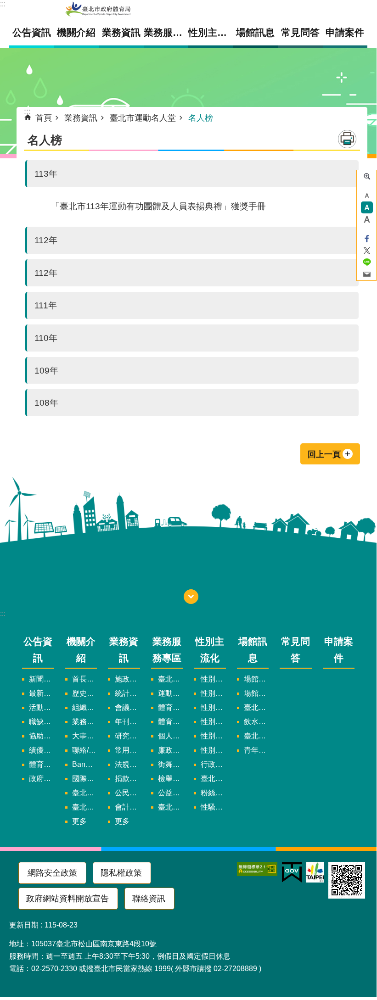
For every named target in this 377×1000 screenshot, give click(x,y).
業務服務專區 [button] (166, 32)
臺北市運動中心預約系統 (256, 736)
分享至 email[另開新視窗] (367, 274)
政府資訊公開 (41, 778)
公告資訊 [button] (31, 32)
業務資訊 (80, 118)
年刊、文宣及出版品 (127, 722)
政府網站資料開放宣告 (67, 898)
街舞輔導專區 (170, 764)
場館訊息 (252, 649)
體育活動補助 (41, 764)
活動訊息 (41, 707)
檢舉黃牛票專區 (170, 778)
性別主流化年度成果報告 (213, 750)
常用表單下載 (127, 750)
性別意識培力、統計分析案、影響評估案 (213, 736)
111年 (45, 305)
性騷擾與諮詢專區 (213, 807)
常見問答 (300, 32)
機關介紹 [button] (76, 32)
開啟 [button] (191, 596)
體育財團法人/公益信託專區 (170, 722)
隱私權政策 (121, 872)
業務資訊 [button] (121, 32)
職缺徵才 (41, 722)
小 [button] (367, 195)
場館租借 (256, 693)
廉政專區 (170, 750)
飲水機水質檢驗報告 (256, 722)
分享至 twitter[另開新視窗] (367, 251)
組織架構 (84, 707)
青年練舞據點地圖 (256, 750)
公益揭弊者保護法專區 (170, 793)
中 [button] (367, 207)
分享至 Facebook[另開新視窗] (367, 239)
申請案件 (345, 32)
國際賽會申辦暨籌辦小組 (84, 778)
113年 (45, 173)
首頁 (43, 118)
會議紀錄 (127, 707)
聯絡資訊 (148, 898)
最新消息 (41, 693)
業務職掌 (84, 722)
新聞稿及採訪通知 (41, 679)
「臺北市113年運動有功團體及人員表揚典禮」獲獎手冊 (158, 206)
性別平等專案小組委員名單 (213, 693)
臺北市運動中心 (256, 707)
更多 (79, 821)
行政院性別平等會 (213, 764)
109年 (46, 370)
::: (3, 4)
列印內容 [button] (347, 139)
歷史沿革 (84, 693)
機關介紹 (81, 649)
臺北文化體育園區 (84, 807)
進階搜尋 (367, 176)
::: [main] (27, 111)
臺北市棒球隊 (84, 793)
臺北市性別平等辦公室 (213, 778)
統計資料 (127, 693)
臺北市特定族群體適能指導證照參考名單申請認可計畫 (170, 807)
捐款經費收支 (127, 778)
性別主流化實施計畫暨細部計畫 (213, 679)
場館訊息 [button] (255, 32)
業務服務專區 (166, 649)
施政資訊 (127, 679)
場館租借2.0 (256, 679)
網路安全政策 (52, 872)
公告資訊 (37, 649)
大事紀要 (84, 736)
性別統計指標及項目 (213, 722)
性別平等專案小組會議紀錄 (213, 707)
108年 (46, 402)
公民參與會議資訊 (127, 793)
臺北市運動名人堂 (143, 118)
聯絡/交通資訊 (84, 750)
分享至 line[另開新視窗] (367, 262)
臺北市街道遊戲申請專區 (170, 679)
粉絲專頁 (213, 793)
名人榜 (200, 118)
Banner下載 (84, 764)
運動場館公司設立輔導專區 (170, 693)
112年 (45, 240)
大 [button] (367, 219)
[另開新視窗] (257, 869)
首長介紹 (84, 679)
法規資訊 (127, 764)
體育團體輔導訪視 (170, 707)
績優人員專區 (41, 750)
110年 (45, 338)
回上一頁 (324, 454)
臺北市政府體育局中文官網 (98, 10)
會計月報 (127, 807)
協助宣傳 (41, 736)
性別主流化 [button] (210, 32)
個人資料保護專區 (170, 736)
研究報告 (127, 736)
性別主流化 (209, 649)
